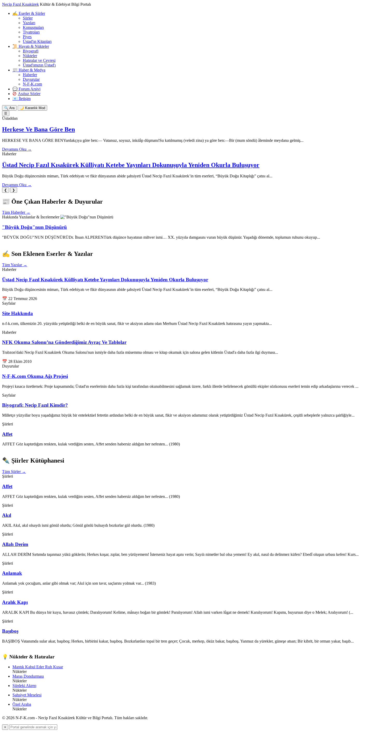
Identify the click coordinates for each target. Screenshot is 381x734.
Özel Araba (21, 704)
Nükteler (30, 56)
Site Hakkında (17, 313)
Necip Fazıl (20, 4)
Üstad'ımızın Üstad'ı (39, 65)
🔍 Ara (9, 108)
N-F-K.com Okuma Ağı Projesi (35, 376)
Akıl (6, 515)
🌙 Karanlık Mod (32, 108)
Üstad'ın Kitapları (37, 41)
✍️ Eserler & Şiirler (28, 13)
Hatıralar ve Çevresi (39, 60)
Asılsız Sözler (29, 93)
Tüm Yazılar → (14, 265)
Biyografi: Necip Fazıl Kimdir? (35, 405)
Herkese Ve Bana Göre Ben (38, 129)
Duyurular (31, 79)
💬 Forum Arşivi (26, 89)
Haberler (30, 74)
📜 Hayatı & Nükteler (30, 46)
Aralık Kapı (15, 602)
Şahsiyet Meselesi (26, 695)
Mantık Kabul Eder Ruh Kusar (37, 667)
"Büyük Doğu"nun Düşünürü (34, 227)
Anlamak (12, 573)
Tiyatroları (31, 32)
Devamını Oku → (17, 149)
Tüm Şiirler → (14, 471)
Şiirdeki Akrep (24, 685)
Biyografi (30, 51)
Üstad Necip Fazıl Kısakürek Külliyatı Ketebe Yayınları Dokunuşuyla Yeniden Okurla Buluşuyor (130, 165)
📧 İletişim (21, 98)
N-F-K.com (32, 84)
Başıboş (10, 631)
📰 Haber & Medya (28, 70)
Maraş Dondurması (28, 676)
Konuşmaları (33, 27)
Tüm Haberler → (16, 212)
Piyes (27, 37)
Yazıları (29, 23)
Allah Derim (15, 544)
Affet (7, 434)
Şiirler (28, 18)
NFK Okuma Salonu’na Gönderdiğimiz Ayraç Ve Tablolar (64, 342)
